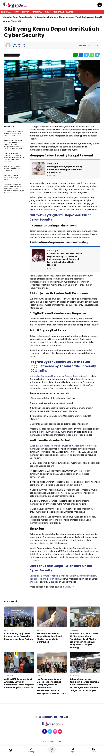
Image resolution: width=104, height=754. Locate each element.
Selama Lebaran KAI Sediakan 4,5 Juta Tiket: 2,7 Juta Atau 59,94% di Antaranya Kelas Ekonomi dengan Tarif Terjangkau (84, 685)
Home (10, 752)
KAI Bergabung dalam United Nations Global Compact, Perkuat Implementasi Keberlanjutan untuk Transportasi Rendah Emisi (51, 686)
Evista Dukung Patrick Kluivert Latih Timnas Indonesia (12, 168)
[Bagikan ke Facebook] (81, 55)
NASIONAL (6, 12)
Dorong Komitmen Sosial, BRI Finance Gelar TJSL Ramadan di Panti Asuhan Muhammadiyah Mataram (14, 188)
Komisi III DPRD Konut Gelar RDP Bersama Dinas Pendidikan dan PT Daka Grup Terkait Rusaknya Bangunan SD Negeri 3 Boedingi (84, 640)
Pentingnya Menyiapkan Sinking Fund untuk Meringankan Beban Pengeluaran (64, 169)
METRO (16, 12)
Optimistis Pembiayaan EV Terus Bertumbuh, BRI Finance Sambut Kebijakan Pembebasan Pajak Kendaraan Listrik (14, 144)
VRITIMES (69, 586)
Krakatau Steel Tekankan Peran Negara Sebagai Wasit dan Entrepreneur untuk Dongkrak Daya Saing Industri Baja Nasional (64, 259)
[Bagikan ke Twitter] (86, 55)
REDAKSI (64, 717)
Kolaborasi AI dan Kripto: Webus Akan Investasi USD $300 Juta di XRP (13, 133)
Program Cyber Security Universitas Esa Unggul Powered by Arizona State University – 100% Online (64, 366)
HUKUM (47, 12)
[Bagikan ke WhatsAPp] (92, 55)
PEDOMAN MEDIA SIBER (46, 717)
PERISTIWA (36, 12)
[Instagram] (54, 731)
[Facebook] (44, 731)
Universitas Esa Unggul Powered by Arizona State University (59, 376)
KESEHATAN (58, 12)
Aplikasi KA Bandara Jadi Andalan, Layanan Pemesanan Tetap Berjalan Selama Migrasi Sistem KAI (19, 683)
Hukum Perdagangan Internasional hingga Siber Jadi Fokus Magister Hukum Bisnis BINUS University (14, 157)
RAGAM (69, 12)
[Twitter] (49, 731)
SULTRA (25, 12)
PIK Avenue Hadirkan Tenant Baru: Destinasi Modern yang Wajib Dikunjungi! (49, 637)
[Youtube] (59, 731)
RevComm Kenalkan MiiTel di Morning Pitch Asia (12, 177)
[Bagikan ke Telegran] (97, 55)
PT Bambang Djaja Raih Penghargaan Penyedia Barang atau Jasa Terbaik (18, 636)
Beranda (7, 21)
